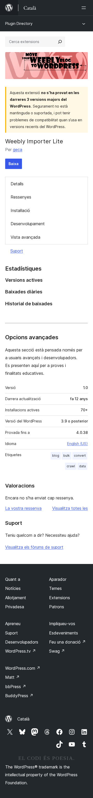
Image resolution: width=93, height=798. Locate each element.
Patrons (56, 606)
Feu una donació (67, 642)
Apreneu (12, 623)
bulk (66, 455)
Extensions (59, 597)
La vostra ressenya (23, 508)
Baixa (14, 163)
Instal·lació (20, 210)
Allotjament (15, 597)
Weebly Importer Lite (34, 141)
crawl (71, 466)
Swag (57, 651)
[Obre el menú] (84, 8)
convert (80, 455)
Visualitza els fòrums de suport (34, 547)
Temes (55, 588)
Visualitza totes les (70, 508)
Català (23, 719)
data (82, 466)
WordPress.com (22, 668)
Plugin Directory (19, 23)
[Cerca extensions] (60, 42)
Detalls (17, 183)
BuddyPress (19, 695)
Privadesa (14, 606)
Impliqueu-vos (62, 623)
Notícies (13, 588)
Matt (12, 677)
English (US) (77, 443)
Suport (16, 250)
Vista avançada (25, 237)
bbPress (15, 686)
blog (55, 455)
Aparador (57, 579)
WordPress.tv (20, 651)
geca (17, 149)
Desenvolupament (28, 223)
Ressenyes (21, 197)
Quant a (12, 579)
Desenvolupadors (21, 642)
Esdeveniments (63, 632)
